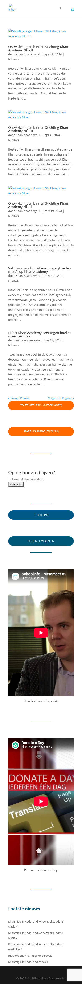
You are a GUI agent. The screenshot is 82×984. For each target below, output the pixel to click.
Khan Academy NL (28, 54)
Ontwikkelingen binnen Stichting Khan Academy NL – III (38, 48)
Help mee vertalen (41, 541)
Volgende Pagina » (61, 398)
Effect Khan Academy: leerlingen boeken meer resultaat (40, 334)
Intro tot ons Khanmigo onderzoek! (30, 955)
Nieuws (13, 59)
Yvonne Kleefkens (28, 340)
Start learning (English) (41, 431)
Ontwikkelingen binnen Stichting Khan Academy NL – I (38, 205)
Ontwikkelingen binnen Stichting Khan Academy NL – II (38, 129)
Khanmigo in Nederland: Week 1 (28, 962)
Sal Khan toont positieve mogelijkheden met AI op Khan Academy (39, 270)
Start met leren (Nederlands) (41, 405)
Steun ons (41, 515)
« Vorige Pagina (19, 398)
